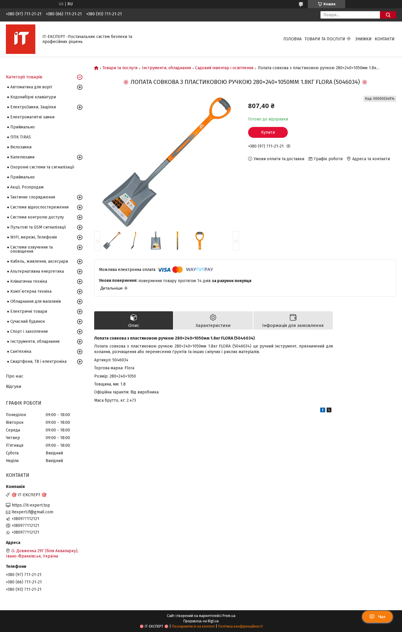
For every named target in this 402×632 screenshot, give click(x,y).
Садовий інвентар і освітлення (224, 68)
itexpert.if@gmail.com (32, 511)
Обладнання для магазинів (35, 301)
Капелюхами (22, 157)
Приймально (22, 127)
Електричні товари (28, 311)
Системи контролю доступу (37, 217)
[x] (329, 410)
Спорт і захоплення (29, 331)
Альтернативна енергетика (37, 271)
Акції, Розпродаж (27, 187)
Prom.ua (228, 616)
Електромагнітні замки (32, 117)
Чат (382, 616)
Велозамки (20, 147)
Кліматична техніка (28, 281)
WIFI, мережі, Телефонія (33, 237)
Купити (268, 132)
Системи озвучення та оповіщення (31, 249)
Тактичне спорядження (32, 197)
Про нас (14, 376)
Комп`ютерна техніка (31, 291)
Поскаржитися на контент (193, 626)
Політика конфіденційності (240, 626)
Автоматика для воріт (31, 87)
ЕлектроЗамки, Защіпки (33, 107)
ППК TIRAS (20, 137)
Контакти (385, 39)
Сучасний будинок (27, 321)
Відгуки (13, 386)
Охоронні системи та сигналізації (42, 167)
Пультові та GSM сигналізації (38, 227)
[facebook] (322, 410)
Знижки (363, 39)
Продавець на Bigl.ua (201, 621)
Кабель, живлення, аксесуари (39, 261)
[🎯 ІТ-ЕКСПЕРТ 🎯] (20, 39)
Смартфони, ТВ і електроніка (38, 361)
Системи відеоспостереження (39, 207)
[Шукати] (388, 15)
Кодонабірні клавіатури (33, 97)
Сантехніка (20, 351)
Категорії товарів (24, 77)
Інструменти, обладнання (166, 68)
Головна (292, 39)
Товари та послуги (325, 39)
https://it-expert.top (31, 505)
